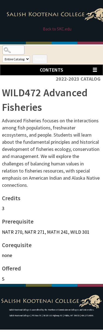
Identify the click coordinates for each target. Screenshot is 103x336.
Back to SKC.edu (57, 29)
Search (40, 59)
